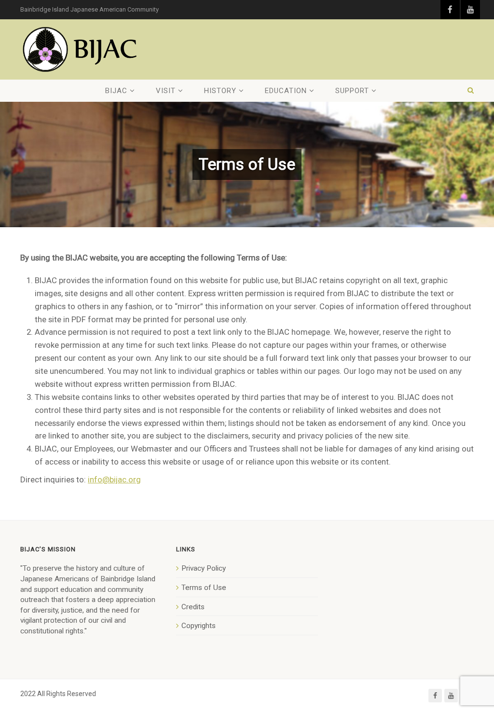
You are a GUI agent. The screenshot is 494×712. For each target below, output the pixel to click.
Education (286, 90)
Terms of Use (203, 587)
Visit (166, 90)
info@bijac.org (114, 479)
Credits (193, 606)
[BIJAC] (80, 49)
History (220, 90)
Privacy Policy (203, 568)
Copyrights (198, 625)
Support (352, 90)
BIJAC (116, 90)
